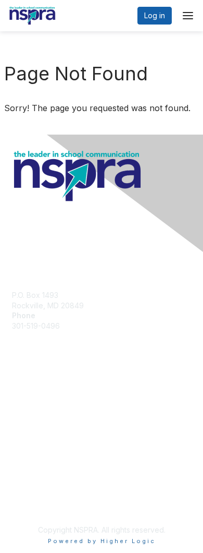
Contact (25, 478)
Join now (27, 399)
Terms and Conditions (49, 488)
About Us (27, 468)
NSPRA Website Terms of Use (63, 503)
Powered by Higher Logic (102, 541)
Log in (154, 15)
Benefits (26, 388)
